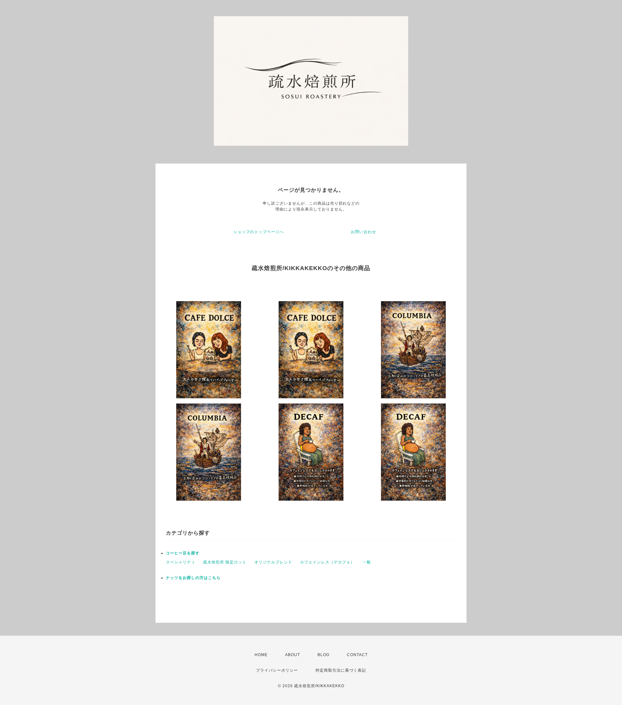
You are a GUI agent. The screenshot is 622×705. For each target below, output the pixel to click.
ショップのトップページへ (258, 232)
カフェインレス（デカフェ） (327, 562)
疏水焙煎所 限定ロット (225, 562)
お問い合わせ (363, 232)
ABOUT (292, 655)
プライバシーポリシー (277, 670)
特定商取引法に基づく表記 (341, 670)
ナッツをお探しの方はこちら (193, 577)
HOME (261, 655)
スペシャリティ (180, 562)
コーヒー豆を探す (183, 553)
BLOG (323, 655)
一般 (367, 562)
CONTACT (357, 655)
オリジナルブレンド (273, 562)
